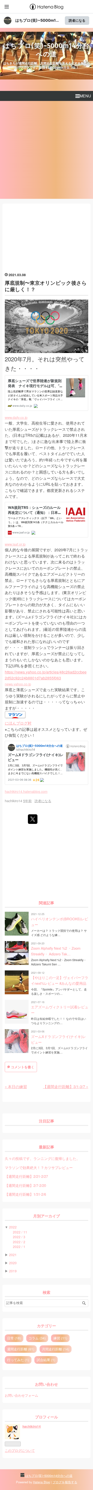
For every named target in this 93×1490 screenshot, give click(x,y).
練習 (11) (60, 1338)
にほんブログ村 (18, 723)
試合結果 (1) (46, 1359)
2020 (13, 1262)
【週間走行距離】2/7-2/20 (25, 1185)
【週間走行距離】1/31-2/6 (25, 1194)
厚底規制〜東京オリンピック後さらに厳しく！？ (46, 286)
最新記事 (46, 1147)
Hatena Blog (41, 1482)
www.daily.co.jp (16, 417)
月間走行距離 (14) (55, 1349)
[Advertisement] (46, 149)
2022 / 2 (19, 1241)
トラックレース (52, 429)
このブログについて (20, 1450)
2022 (13, 1227)
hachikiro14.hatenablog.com (26, 791)
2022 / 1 (19, 1246)
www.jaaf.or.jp (15, 544)
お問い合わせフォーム (21, 1395)
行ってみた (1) (18, 1359)
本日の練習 (16, 1086)
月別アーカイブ (46, 1216)
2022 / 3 (19, 1236)
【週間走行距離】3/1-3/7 (65, 1086)
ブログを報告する (64, 1482)
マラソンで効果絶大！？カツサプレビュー (39, 1167)
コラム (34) (37, 1338)
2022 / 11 (20, 1232)
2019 (13, 1271)
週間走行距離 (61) (20, 1349)
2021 (13, 1254)
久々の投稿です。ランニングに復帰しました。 (42, 1158)
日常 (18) (14, 1338)
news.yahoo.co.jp (18, 683)
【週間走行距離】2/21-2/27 (26, 1176)
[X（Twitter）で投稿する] (32, 819)
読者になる (77, 20)
